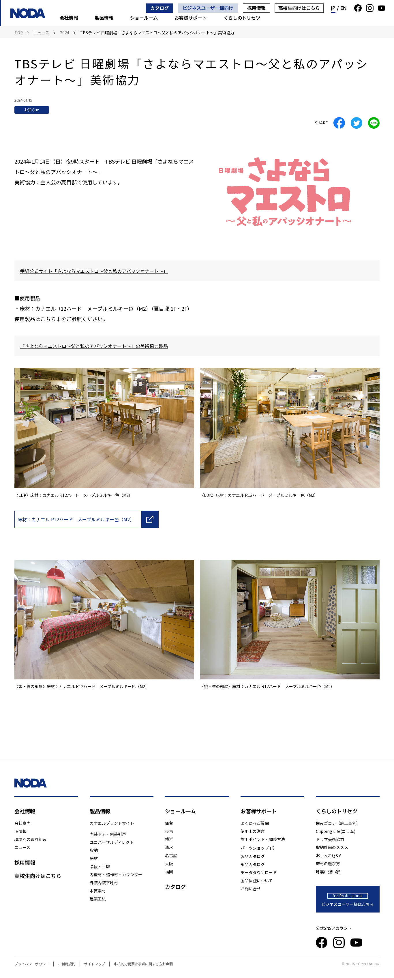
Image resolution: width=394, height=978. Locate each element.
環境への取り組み (30, 839)
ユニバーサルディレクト (112, 842)
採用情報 (256, 7)
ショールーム (144, 17)
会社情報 (69, 17)
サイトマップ (94, 963)
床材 (94, 858)
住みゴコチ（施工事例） (338, 823)
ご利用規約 (66, 963)
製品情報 (104, 17)
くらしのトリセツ (242, 17)
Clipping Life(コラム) (335, 831)
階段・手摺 (100, 866)
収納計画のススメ (332, 847)
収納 (94, 850)
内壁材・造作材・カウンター (116, 874)
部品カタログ (253, 864)
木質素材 (98, 890)
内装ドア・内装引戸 (108, 834)
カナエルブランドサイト (112, 823)
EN (343, 8)
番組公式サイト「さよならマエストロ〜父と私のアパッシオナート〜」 (94, 270)
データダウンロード (259, 872)
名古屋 (171, 855)
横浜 (169, 839)
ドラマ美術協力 (330, 839)
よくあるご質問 (255, 823)
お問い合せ (251, 888)
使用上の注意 (253, 831)
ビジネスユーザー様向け (208, 7)
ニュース (22, 847)
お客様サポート (191, 17)
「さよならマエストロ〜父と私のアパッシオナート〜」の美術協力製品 (94, 345)
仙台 (169, 823)
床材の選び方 (328, 863)
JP (333, 8)
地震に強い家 (328, 871)
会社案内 (22, 823)
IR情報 (20, 831)
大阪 (169, 863)
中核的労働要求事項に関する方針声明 (143, 963)
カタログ (159, 7)
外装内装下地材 (104, 882)
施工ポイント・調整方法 (263, 839)
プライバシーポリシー (31, 963)
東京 (169, 831)
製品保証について (257, 880)
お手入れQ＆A (329, 855)
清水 (169, 847)
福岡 (169, 871)
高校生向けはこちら (299, 7)
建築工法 (98, 899)
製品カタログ (253, 856)
